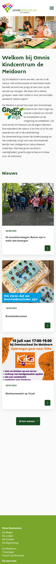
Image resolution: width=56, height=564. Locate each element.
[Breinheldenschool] (28, 296)
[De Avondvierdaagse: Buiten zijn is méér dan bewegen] (28, 219)
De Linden (7, 535)
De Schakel (8, 539)
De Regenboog (10, 542)
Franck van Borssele (13, 555)
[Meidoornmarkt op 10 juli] (28, 373)
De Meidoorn (9, 548)
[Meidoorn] (19, 8)
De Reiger (7, 532)
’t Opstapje (8, 552)
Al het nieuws (27, 421)
